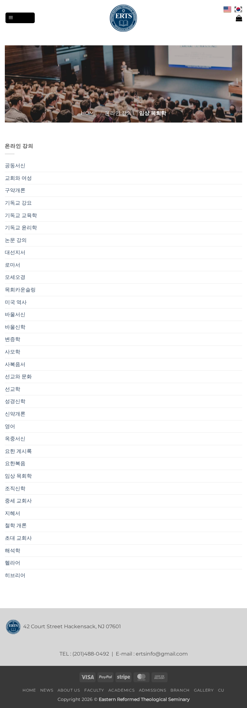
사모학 (12, 352)
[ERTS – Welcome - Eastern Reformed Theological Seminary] (123, 18)
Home (89, 113)
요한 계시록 (18, 451)
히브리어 (15, 575)
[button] (20, 18)
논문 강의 (16, 240)
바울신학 (15, 327)
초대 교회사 (18, 538)
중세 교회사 (18, 501)
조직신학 (15, 488)
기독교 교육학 (21, 215)
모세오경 (15, 277)
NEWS (46, 690)
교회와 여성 (18, 178)
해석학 (12, 550)
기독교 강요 (18, 203)
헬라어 (12, 563)
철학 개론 (16, 525)
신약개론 (15, 414)
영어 (10, 426)
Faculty (94, 690)
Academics (121, 690)
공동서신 (15, 165)
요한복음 (15, 463)
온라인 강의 (118, 113)
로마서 (12, 265)
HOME (29, 690)
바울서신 (15, 314)
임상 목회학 (18, 476)
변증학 (12, 339)
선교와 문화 (18, 376)
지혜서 (12, 513)
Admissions (152, 690)
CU (221, 690)
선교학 (12, 389)
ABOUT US (69, 690)
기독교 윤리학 (21, 228)
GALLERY (204, 690)
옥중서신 (15, 439)
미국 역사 (16, 302)
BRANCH (180, 690)
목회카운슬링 (20, 290)
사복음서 (15, 364)
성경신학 (15, 401)
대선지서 (15, 252)
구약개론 (15, 190)
